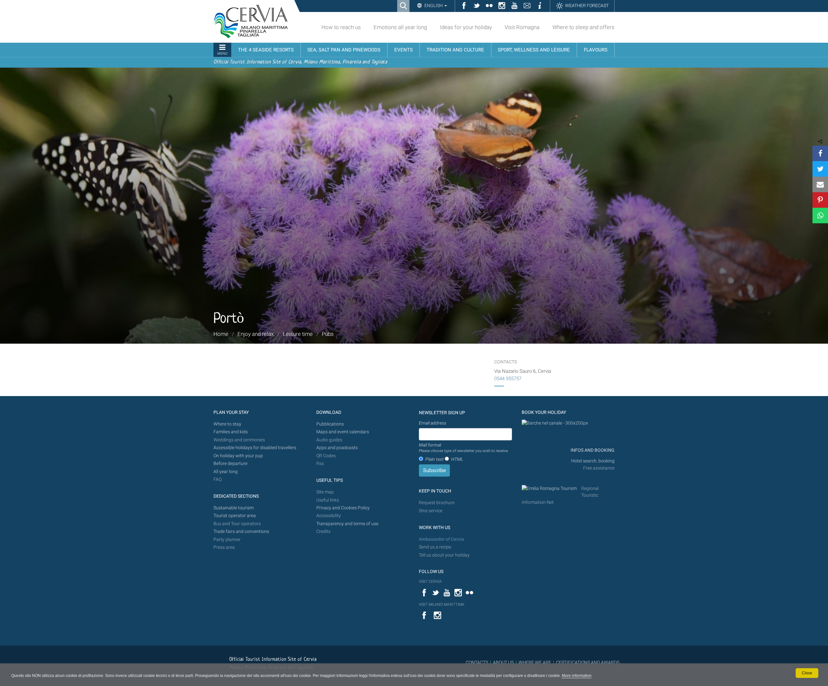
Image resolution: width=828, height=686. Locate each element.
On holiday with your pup (238, 456)
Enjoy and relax (255, 334)
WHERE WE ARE (534, 662)
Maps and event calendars (342, 432)
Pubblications (330, 424)
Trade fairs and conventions (241, 531)
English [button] (433, 5)
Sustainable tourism (233, 508)
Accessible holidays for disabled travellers (254, 447)
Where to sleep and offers (583, 27)
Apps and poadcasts (337, 447)
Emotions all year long (400, 27)
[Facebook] (820, 153)
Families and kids (230, 432)
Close (807, 673)
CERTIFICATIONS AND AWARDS (587, 662)
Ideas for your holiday (466, 27)
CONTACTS (477, 662)
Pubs (328, 334)
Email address (432, 423)
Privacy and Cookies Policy (343, 508)
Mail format (464, 447)
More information (577, 675)
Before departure (230, 463)
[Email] (820, 184)
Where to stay (227, 424)
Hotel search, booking (593, 461)
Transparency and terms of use (347, 523)
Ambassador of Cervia (441, 539)
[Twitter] (820, 169)
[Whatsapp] (820, 215)
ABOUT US (503, 662)
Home (220, 334)
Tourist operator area (234, 515)
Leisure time (298, 334)
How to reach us (341, 27)
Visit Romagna (522, 27)
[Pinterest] (820, 200)
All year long (225, 471)
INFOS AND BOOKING (592, 450)
